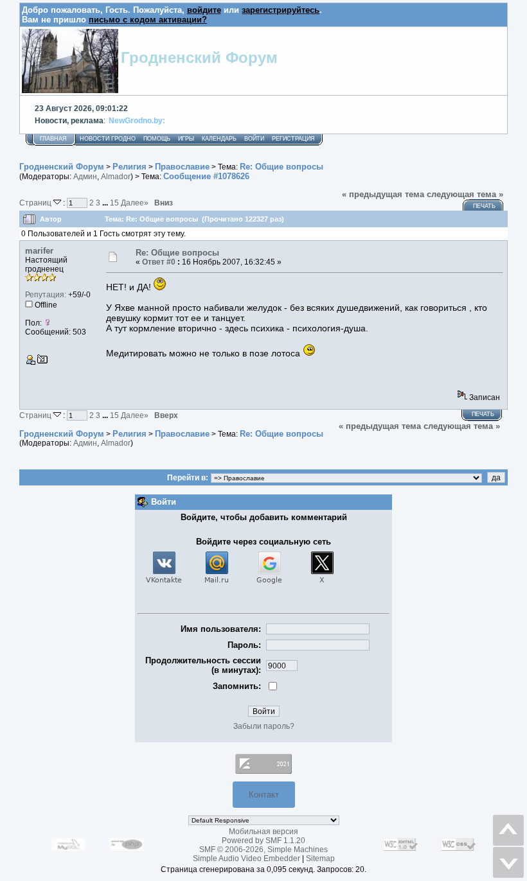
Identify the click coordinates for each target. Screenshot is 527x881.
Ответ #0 (158, 261)
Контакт (264, 794)
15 (114, 202)
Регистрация (293, 138)
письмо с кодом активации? (148, 19)
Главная (53, 138)
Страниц (36, 202)
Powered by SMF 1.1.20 (263, 840)
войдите (204, 10)
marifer (39, 251)
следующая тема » (465, 194)
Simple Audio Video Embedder (246, 858)
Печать (484, 206)
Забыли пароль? (263, 726)
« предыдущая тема (383, 194)
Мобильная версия (263, 831)
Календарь (219, 138)
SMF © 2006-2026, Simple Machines (263, 849)
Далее (134, 202)
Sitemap (320, 858)
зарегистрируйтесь (280, 10)
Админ (85, 176)
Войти (254, 138)
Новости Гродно (108, 138)
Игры (186, 138)
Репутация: (45, 294)
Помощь (156, 138)
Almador (115, 176)
